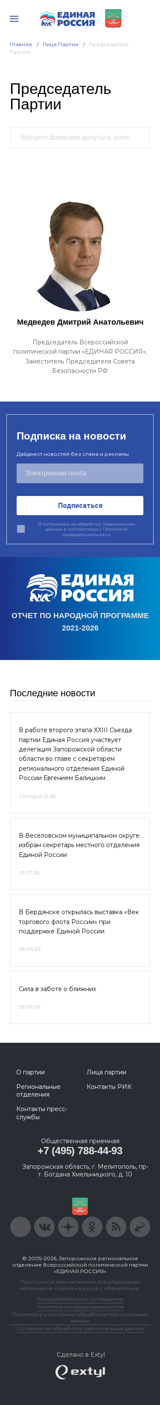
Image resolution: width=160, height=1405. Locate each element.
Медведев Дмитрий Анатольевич (80, 322)
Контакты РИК (109, 1087)
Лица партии (106, 1072)
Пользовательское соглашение (80, 1299)
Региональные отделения (38, 1090)
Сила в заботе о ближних (57, 989)
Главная (21, 44)
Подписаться (80, 506)
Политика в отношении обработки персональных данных (80, 1317)
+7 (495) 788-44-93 (80, 1150)
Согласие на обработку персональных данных (80, 1328)
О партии (30, 1072)
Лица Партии (61, 44)
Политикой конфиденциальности (95, 531)
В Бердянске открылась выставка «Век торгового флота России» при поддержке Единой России (79, 921)
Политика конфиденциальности (80, 1306)
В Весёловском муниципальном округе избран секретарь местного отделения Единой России (79, 845)
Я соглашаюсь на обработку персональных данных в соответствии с (86, 529)
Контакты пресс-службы (41, 1112)
